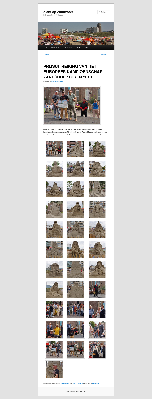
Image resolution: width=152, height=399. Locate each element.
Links (86, 47)
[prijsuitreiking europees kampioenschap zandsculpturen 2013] (72, 124)
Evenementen (68, 47)
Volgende (105, 54)
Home (46, 47)
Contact (78, 47)
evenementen (55, 47)
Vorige (46, 54)
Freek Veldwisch (78, 383)
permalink (95, 383)
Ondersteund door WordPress (76, 391)
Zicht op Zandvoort (58, 11)
